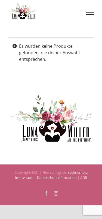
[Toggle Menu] (89, 13)
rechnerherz (78, 175)
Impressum (24, 180)
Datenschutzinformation (57, 180)
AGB (83, 180)
